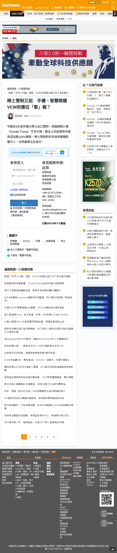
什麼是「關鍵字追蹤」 (21, 255)
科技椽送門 (7, 474)
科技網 (29, 7)
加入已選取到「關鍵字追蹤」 (25, 249)
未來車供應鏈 (65, 13)
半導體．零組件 (24, 466)
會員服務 (104, 466)
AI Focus (64, 509)
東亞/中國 (39, 471)
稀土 (63, 241)
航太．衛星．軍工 (25, 480)
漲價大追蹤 (18, 13)
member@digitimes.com (54, 209)
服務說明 (17, 452)
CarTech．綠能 (24, 468)
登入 (113, 2)
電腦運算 (64, 512)
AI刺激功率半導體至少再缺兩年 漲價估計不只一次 (100, 149)
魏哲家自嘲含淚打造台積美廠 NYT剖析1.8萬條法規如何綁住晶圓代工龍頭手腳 (38, 330)
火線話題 (49, 18)
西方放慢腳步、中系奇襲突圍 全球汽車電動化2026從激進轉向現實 (38, 406)
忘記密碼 (14, 190)
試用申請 (46, 172)
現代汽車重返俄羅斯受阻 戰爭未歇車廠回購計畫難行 (32, 290)
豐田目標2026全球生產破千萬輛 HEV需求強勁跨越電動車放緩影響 (38, 368)
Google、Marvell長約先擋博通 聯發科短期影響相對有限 (99, 136)
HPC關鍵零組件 (66, 467)
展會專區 (51, 474)
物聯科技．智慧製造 (24, 493)
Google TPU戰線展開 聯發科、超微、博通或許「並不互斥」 (99, 109)
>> (54, 437)
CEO (70, 18)
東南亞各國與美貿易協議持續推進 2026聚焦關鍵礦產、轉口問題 (38, 377)
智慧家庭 (64, 493)
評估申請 (105, 2)
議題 (110, 13)
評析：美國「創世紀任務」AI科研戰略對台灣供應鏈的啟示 (34, 391)
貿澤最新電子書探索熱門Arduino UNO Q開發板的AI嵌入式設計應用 (99, 261)
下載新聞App (105, 491)
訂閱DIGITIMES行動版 (107, 475)
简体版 (97, 2)
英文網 (91, 7)
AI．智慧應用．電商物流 (24, 475)
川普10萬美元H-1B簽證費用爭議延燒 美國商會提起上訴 (34, 321)
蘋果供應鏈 (83, 13)
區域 (102, 13)
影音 (81, 7)
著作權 (27, 452)
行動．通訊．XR (24, 471)
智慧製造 (64, 490)
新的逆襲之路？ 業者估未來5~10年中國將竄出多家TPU (34, 345)
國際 (37, 474)
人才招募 (104, 483)
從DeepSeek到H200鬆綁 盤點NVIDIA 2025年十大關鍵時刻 (36, 339)
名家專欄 (77, 467)
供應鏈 (13, 241)
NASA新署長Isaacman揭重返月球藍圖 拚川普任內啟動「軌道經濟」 (38, 299)
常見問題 (46, 183)
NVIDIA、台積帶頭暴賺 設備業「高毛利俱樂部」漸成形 (100, 122)
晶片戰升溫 (7, 463)
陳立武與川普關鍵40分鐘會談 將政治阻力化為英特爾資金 (35, 384)
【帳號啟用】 (17, 215)
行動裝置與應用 (66, 519)
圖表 (19, 497)
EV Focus (64, 482)
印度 (37, 468)
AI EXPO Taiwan (90, 483)
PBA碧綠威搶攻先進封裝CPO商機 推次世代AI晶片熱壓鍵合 (100, 220)
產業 (94, 13)
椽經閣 (58, 7)
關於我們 (6, 452)
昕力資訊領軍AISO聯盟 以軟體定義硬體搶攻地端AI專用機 (99, 275)
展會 (4, 477)
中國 (38, 241)
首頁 (6, 13)
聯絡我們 (104, 486)
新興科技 (64, 485)
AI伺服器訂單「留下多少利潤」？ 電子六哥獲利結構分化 (100, 95)
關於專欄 (77, 476)
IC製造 (63, 532)
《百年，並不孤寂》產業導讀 (40, 13)
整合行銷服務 (106, 480)
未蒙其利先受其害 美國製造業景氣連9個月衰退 (29, 352)
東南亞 (38, 466)
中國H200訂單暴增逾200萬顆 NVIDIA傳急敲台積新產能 (34, 307)
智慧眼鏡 (14, 244)
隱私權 (35, 452)
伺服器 (63, 515)
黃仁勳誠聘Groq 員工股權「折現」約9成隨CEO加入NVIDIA (36, 314)
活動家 (71, 7)
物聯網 (63, 496)
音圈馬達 (50, 241)
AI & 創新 (90, 477)
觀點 (15, 38)
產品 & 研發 (91, 474)
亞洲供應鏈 (65, 487)
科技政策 (21, 489)
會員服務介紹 (49, 179)
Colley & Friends (77, 463)
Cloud (62, 507)
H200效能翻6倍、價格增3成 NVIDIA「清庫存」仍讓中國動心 (37, 359)
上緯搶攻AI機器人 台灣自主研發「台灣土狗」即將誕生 (99, 248)
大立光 (26, 241)
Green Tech (65, 480)
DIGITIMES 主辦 (92, 464)
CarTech (63, 526)
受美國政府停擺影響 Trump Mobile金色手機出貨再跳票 (34, 283)
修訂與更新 (7, 483)
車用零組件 (65, 463)
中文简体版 (99, 452)
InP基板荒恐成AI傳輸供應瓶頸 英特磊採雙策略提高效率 (34, 398)
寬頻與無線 (65, 499)
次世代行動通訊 (66, 503)
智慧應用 (90, 468)
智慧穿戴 (64, 523)
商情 (49, 471)
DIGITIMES (107, 457)
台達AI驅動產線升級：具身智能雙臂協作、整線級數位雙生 (100, 234)
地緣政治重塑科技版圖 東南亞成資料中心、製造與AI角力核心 (37, 415)
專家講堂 (60, 18)
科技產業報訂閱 (107, 471)
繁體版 (92, 2)
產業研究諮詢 (49, 176)
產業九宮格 (7, 471)
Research (44, 7)
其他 (88, 480)
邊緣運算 (64, 471)
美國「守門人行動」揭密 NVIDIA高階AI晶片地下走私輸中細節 (37, 276)
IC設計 (63, 529)
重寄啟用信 (23, 190)
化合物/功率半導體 (66, 475)
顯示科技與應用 (66, 536)
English (110, 452)
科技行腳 (77, 470)
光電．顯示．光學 (25, 486)
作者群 (76, 473)
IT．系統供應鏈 (24, 483)
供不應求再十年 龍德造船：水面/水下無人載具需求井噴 (34, 422)
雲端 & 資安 (91, 471)
